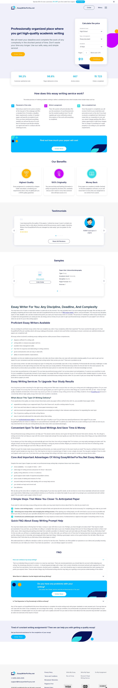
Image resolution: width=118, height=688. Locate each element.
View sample (40, 279)
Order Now (59, 149)
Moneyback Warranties (51, 680)
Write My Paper (85, 672)
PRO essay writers (68, 312)
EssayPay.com (95, 392)
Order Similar (40, 282)
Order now (18, 54)
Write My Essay (70, 672)
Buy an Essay (70, 676)
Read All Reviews (59, 241)
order (89, 8)
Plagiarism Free (48, 684)
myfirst (80, 2)
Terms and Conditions (50, 676)
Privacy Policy (48, 672)
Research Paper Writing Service (85, 677)
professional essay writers (27, 419)
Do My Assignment (100, 672)
